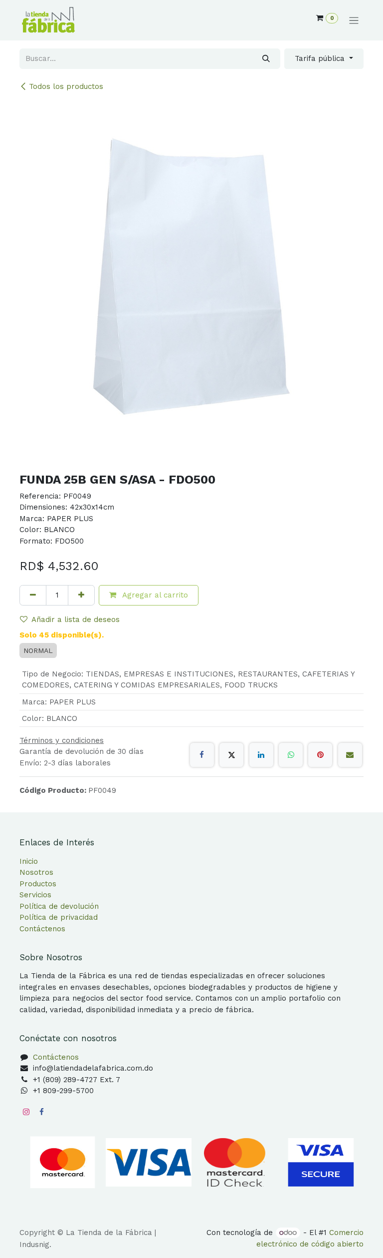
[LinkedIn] (261, 755)
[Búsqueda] (266, 58)
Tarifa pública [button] (321, 58)
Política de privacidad (58, 917)
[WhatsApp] (291, 755)
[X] (231, 755)
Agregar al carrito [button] (154, 595)
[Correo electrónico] (350, 755)
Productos (37, 883)
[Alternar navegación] (354, 20)
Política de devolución (59, 906)
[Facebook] (202, 755)
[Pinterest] (320, 755)
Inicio (28, 861)
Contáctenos (42, 928)
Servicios (35, 894)
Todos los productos (66, 86)
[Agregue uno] (81, 595)
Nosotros (36, 872)
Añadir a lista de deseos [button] (75, 619)
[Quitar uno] (32, 595)
